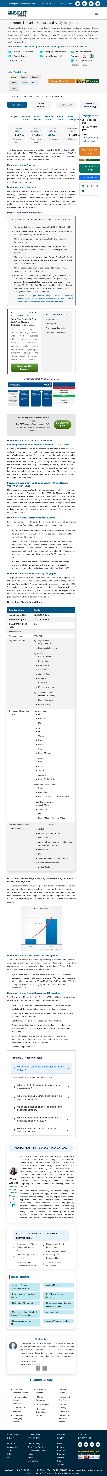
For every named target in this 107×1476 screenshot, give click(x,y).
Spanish (14, 88)
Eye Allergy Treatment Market (55, 1295)
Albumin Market (53, 1312)
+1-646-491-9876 (47, 4)
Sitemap (61, 1464)
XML (9, 1457)
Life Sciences (34, 96)
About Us (11, 1444)
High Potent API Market (22, 1303)
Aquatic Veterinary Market (57, 1321)
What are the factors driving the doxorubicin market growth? (37, 1086)
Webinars (61, 1457)
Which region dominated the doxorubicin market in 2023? (39, 1068)
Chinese (24, 83)
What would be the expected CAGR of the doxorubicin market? (36, 1130)
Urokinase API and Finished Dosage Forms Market (24, 1313)
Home (10, 96)
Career (10, 1450)
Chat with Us (90, 177)
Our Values (33, 1461)
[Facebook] (77, 3)
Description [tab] (17, 105)
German (24, 77)
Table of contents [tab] (41, 105)
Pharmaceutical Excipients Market (23, 1295)
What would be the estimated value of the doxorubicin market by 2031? (36, 1119)
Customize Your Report (90, 168)
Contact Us (12, 1447)
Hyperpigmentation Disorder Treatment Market (58, 1304)
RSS (9, 1454)
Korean (13, 77)
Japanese (35, 77)
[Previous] (35, 1368)
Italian (34, 83)
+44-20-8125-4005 (63, 4)
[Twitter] (84, 3)
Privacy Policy (34, 1444)
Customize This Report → (24, 367)
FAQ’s (30, 1457)
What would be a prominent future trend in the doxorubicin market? (38, 1097)
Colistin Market (52, 1285)
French (13, 83)
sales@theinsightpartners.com (22, 4)
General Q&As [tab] (65, 105)
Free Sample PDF (62, 424)
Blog (59, 1461)
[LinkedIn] (91, 3)
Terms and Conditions (37, 1447)
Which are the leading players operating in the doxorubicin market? (38, 1108)
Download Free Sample (61, 81)
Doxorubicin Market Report (54, 96)
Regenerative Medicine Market (22, 1322)
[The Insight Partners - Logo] (18, 13)
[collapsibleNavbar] (96, 13)
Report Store (21, 96)
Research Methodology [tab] (90, 105)
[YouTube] (97, 3)
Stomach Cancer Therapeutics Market (20, 1286)
